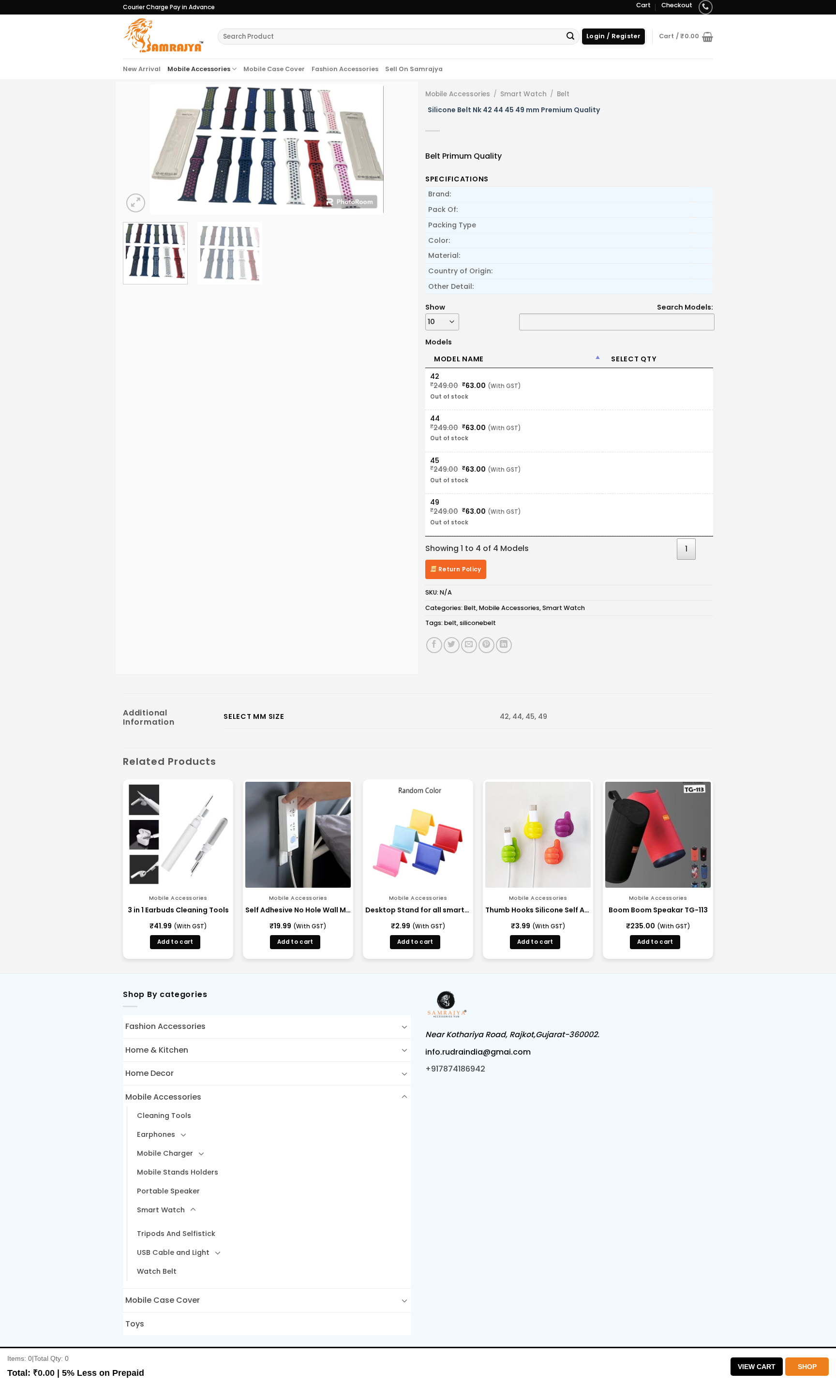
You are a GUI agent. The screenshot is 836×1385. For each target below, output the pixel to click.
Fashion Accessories (345, 69)
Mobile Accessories (198, 69)
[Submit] (570, 37)
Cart (643, 5)
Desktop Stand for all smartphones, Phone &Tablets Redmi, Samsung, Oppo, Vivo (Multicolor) (418, 910)
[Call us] (706, 7)
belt (450, 623)
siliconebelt (478, 623)
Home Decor (149, 1073)
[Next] (393, 149)
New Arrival (142, 69)
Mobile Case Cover (274, 69)
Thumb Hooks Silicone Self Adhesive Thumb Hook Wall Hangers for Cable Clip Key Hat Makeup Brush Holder (538, 910)
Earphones (156, 1134)
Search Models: (685, 307)
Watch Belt (157, 1271)
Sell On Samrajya (414, 69)
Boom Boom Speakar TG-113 (658, 910)
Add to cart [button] (175, 942)
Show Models (438, 324)
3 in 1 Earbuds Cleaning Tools (178, 910)
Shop (807, 1366)
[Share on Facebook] (434, 645)
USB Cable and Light (173, 1252)
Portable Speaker (168, 1191)
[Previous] (140, 149)
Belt (563, 94)
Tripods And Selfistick (176, 1233)
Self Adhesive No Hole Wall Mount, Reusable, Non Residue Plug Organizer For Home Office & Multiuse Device (298, 910)
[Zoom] (135, 203)
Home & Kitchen (156, 1050)
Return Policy (459, 569)
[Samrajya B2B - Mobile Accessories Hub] (163, 36)
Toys (134, 1323)
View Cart (757, 1366)
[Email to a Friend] (469, 645)
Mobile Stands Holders (177, 1172)
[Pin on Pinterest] (486, 645)
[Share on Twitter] (452, 645)
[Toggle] (404, 1026)
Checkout (676, 5)
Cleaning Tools (164, 1115)
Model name (459, 359)
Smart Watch (523, 94)
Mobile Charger (165, 1153)
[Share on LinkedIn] (504, 645)
